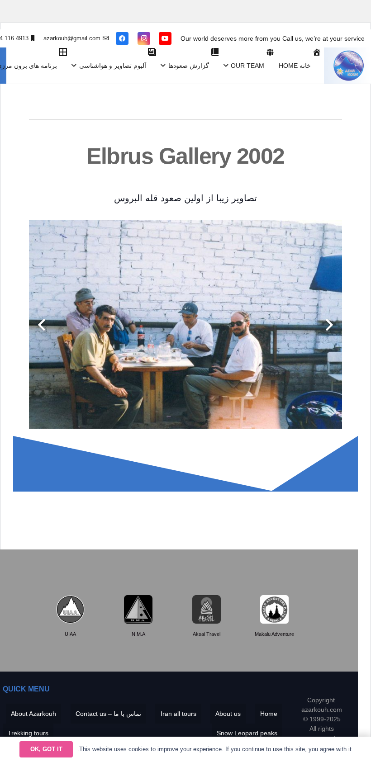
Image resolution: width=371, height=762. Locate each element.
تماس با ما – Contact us (108, 713)
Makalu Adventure (274, 634)
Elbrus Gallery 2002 (185, 156)
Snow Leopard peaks (247, 733)
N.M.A (138, 634)
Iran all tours (178, 713)
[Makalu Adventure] (274, 609)
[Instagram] (144, 38)
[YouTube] (165, 38)
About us (228, 713)
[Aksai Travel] (206, 609)
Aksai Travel (206, 634)
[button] (227, 65)
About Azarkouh (33, 713)
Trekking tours (28, 733)
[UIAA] (70, 609)
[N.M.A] (138, 609)
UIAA (70, 634)
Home (268, 713)
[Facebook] (122, 38)
